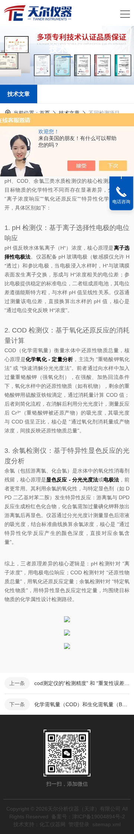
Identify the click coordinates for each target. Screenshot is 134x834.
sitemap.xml (106, 824)
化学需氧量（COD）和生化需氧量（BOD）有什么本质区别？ (82, 704)
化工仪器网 (52, 824)
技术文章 (18, 94)
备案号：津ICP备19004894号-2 (88, 817)
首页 (44, 113)
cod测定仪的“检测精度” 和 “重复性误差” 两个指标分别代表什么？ (82, 683)
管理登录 (78, 824)
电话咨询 (121, 201)
